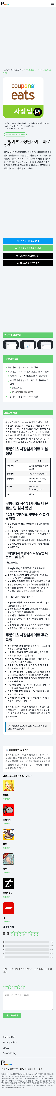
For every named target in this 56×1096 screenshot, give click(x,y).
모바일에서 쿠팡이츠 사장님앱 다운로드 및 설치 (29, 382)
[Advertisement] (28, 37)
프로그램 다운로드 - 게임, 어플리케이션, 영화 (22, 1069)
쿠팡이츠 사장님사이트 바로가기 (27, 143)
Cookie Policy (9, 1053)
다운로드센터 (17, 69)
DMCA (6, 1047)
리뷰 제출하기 (12, 1015)
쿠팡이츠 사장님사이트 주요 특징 (23, 396)
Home (6, 69)
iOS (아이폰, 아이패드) (22, 392)
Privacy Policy (10, 1042)
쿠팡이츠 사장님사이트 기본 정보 (23, 367)
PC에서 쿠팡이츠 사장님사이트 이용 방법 (28, 376)
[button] (52, 3)
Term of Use (9, 1036)
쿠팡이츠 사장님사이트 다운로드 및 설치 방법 (28, 371)
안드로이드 (17, 387)
